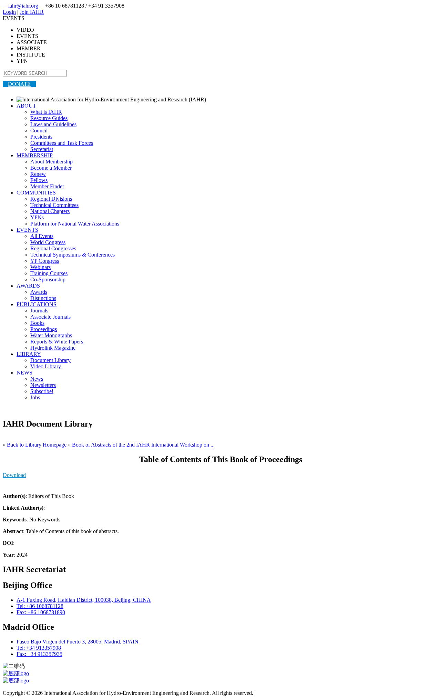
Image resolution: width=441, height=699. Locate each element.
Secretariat (41, 149)
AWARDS (28, 286)
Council (39, 130)
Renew (38, 174)
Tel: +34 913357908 (39, 648)
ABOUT (26, 106)
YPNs (37, 217)
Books (37, 323)
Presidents (41, 137)
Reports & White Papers (56, 341)
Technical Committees (54, 205)
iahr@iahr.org (21, 6)
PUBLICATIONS (37, 304)
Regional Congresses (53, 248)
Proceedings (43, 329)
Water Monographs (51, 335)
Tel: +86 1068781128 (40, 606)
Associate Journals (50, 317)
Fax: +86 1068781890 (41, 612)
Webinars (40, 267)
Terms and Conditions (281, 693)
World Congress (47, 242)
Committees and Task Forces (61, 143)
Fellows (39, 180)
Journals (39, 310)
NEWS (24, 373)
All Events (41, 236)
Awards (38, 292)
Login (9, 12)
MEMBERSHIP (35, 155)
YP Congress (44, 261)
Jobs (35, 397)
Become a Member (51, 168)
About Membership (51, 161)
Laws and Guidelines (53, 124)
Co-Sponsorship (47, 279)
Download (14, 475)
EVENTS (27, 230)
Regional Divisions (51, 199)
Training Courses (49, 273)
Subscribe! (41, 391)
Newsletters (43, 385)
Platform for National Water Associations (74, 224)
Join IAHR (32, 12)
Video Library (45, 366)
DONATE (19, 84)
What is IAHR (46, 112)
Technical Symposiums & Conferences (72, 255)
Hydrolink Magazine (52, 348)
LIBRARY (29, 354)
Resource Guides (49, 118)
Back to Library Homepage (36, 445)
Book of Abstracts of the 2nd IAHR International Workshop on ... (143, 445)
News (36, 379)
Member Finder (47, 186)
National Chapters (50, 211)
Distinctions (43, 298)
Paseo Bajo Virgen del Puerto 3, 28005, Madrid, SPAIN (78, 642)
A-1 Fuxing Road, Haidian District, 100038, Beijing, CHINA (84, 600)
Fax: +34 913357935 (39, 654)
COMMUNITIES (36, 193)
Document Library (50, 360)
